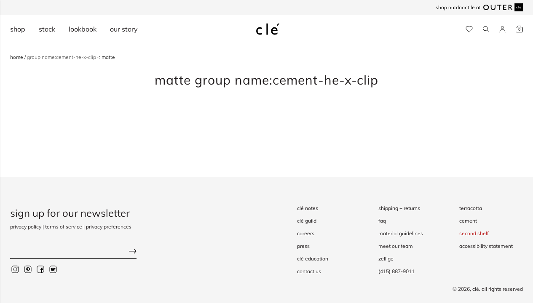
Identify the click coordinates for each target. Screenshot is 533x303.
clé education (312, 258)
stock (47, 29)
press (303, 246)
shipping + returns (399, 208)
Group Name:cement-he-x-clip (62, 57)
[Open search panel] (486, 29)
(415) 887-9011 (396, 271)
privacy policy (25, 226)
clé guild (306, 221)
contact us (309, 271)
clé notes (307, 208)
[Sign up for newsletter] (73, 252)
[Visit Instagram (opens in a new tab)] (15, 269)
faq (382, 221)
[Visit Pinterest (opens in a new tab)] (28, 269)
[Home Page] (268, 29)
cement (468, 221)
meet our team (395, 246)
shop (17, 29)
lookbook (82, 29)
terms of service (63, 226)
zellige (386, 258)
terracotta (470, 208)
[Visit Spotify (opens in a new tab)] (53, 269)
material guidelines (400, 233)
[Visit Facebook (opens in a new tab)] (40, 269)
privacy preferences (108, 226)
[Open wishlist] (469, 29)
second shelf (474, 233)
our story (124, 29)
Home (17, 57)
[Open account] (502, 29)
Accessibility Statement (486, 246)
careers (305, 233)
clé (475, 289)
